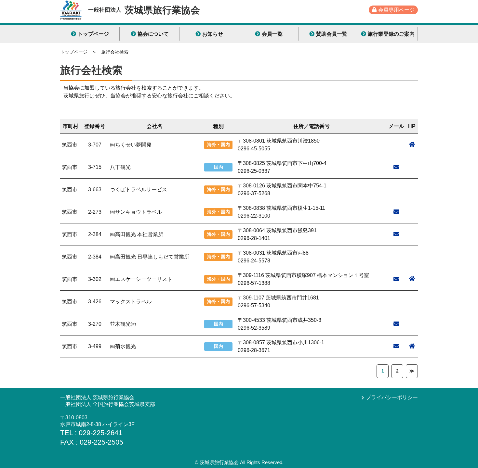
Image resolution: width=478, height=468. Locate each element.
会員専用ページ (396, 10)
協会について (153, 34)
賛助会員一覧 (331, 34)
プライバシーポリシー (392, 397)
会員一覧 (272, 34)
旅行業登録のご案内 (391, 34)
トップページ (93, 34)
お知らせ (212, 34)
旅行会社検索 (114, 52)
